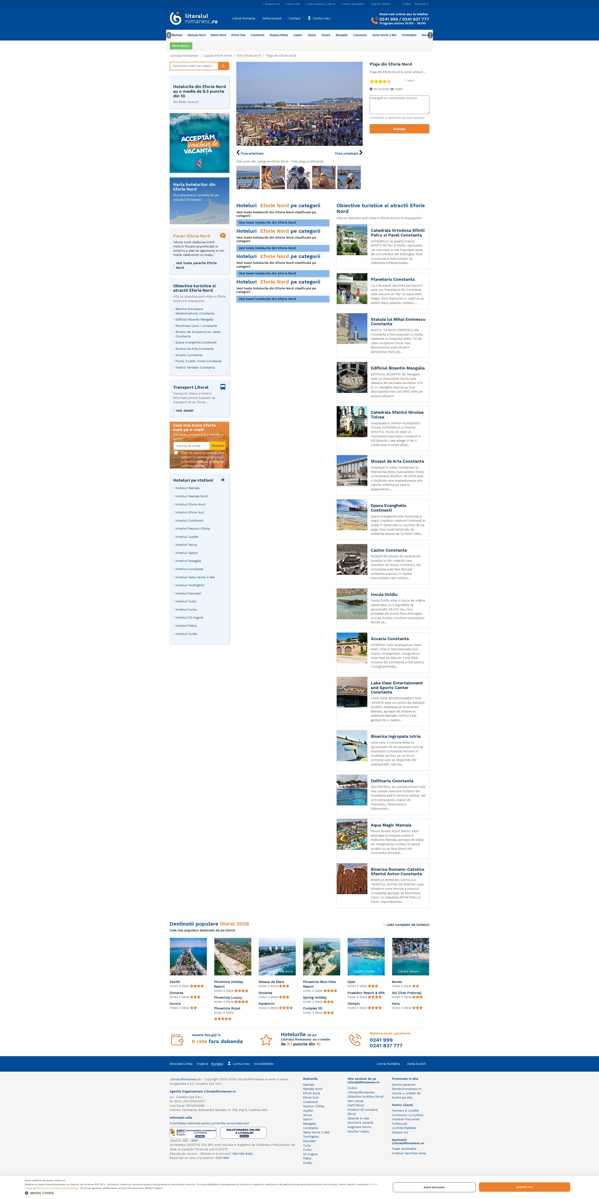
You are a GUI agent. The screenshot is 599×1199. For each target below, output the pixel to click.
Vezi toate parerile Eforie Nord (196, 265)
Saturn (325, 35)
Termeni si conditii (405, 1110)
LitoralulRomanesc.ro (185, 1079)
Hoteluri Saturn (186, 553)
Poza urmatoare (347, 153)
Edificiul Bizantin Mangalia (194, 319)
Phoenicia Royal (227, 1008)
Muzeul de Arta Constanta (194, 348)
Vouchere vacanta (360, 1122)
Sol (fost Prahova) (406, 993)
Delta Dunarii (272, 18)
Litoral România (388, 1064)
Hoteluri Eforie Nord (190, 504)
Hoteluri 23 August (189, 617)
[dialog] (299, 1187)
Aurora (175, 1003)
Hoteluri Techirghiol (189, 585)
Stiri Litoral (355, 1101)
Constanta (360, 35)
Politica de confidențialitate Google (58, 1188)
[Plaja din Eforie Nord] (299, 103)
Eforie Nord (218, 35)
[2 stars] (376, 81)
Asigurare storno (359, 1127)
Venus (312, 35)
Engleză (202, 1064)
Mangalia (342, 35)
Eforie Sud (238, 35)
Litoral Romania (243, 18)
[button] (202, 1192)
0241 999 (389, 19)
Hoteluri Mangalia (188, 561)
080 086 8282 (242, 1153)
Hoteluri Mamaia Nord (191, 496)
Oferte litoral (180, 46)
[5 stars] (389, 81)
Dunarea (176, 993)
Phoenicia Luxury (228, 997)
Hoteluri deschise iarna (409, 1153)
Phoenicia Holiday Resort (228, 984)
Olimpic (353, 1003)
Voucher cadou (358, 1131)
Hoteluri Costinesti (189, 520)
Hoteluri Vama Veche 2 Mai (195, 577)
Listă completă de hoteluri (408, 924)
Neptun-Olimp (279, 35)
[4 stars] (384, 81)
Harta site (293, 4)
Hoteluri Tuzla (185, 601)
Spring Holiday (315, 997)
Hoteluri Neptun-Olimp (192, 528)
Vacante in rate (358, 1118)
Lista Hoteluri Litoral (321, 4)
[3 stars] (380, 81)
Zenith (175, 982)
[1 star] (372, 81)
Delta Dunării (416, 1064)
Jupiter (298, 35)
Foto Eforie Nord (249, 55)
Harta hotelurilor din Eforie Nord (194, 187)
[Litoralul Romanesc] (194, 19)
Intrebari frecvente (406, 1119)
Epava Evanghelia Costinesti (195, 342)
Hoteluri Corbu (186, 609)
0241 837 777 (415, 19)
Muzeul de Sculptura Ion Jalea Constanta (197, 334)
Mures (397, 982)
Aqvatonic (267, 1003)
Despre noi (272, 4)
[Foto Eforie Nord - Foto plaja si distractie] (248, 177)
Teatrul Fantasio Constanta (195, 367)
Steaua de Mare (271, 982)
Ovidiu (307, 1163)
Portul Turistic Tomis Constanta (198, 361)
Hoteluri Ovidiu (186, 634)
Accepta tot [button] (524, 1187)
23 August (310, 1154)
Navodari (309, 1141)
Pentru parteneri (353, 4)
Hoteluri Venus (186, 544)
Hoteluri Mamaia (187, 488)
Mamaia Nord (196, 35)
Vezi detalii (185, 410)
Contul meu (321, 18)
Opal (351, 982)
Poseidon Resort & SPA (366, 993)
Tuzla (307, 1145)
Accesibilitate (264, 1064)
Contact (294, 18)
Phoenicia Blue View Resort (319, 984)
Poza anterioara (251, 153)
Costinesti (257, 35)
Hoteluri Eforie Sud (189, 512)
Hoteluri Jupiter (187, 537)
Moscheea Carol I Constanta (196, 326)
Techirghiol (409, 35)
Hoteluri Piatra (186, 625)
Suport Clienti (380, 4)
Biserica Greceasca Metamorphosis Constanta (194, 311)
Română (217, 1064)
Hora (396, 1003)
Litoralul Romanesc (184, 55)
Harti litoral (355, 1105)
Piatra (307, 1158)
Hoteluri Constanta (189, 569)
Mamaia (177, 35)
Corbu (307, 1149)
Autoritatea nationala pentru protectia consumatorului (209, 1123)
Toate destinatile (404, 1149)
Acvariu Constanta (188, 355)
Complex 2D (312, 1008)
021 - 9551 (190, 1140)
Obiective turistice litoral (365, 1096)
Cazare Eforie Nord (217, 55)
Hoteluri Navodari (188, 593)
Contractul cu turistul (407, 1115)
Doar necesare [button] (434, 1187)
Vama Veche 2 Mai (384, 35)
